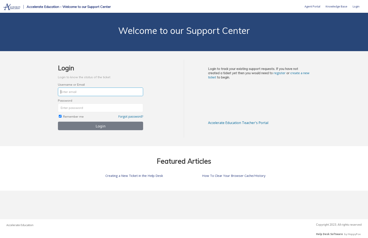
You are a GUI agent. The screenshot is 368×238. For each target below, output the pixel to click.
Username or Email (71, 85)
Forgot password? (130, 116)
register (280, 73)
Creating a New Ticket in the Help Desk (134, 175)
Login (356, 6)
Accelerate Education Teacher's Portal (238, 122)
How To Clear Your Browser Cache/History (234, 175)
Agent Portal (312, 6)
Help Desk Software (329, 234)
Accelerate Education (19, 225)
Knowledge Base (336, 6)
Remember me (73, 116)
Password (65, 100)
